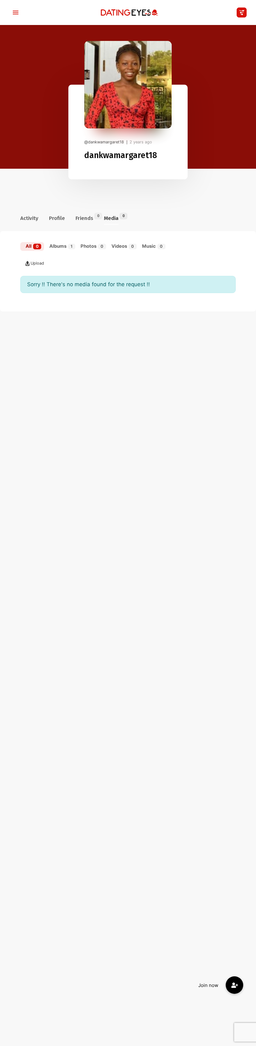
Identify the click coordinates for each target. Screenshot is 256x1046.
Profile (57, 218)
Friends (84, 217)
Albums (61, 246)
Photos (92, 246)
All (32, 246)
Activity (29, 218)
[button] (234, 985)
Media (111, 217)
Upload (37, 263)
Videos (122, 246)
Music (152, 246)
